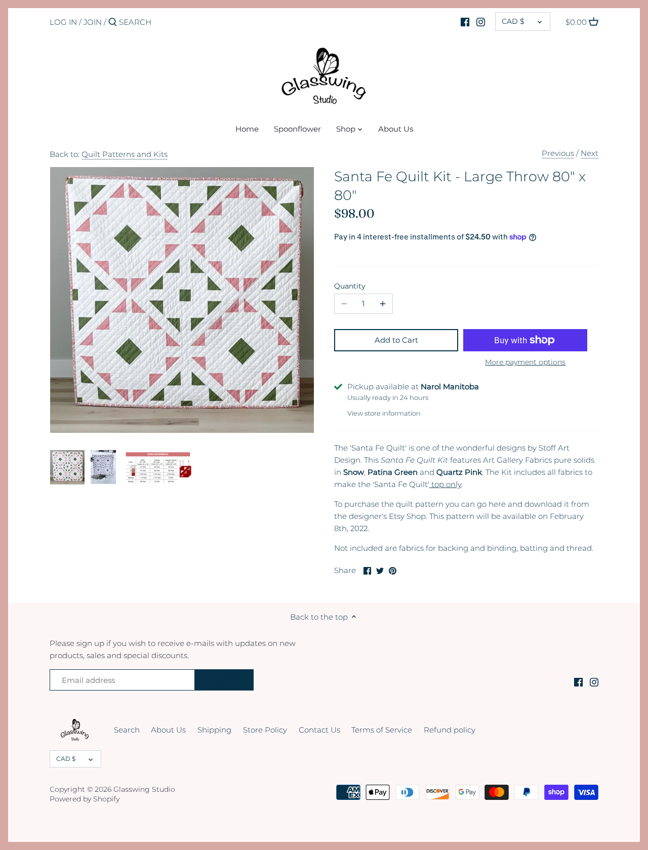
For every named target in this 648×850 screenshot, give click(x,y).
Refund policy (449, 730)
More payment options (525, 362)
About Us (168, 730)
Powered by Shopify (84, 799)
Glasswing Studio (144, 789)
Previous (558, 153)
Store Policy (265, 730)
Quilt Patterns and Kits (125, 154)
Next (589, 153)
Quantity (350, 286)
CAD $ (513, 21)
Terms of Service (381, 730)
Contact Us (319, 730)
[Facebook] (465, 21)
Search (127, 730)
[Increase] (382, 303)
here (497, 504)
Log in (63, 22)
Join (93, 22)
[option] (67, 467)
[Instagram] (480, 21)
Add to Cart (396, 340)
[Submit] (112, 22)
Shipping (214, 730)
